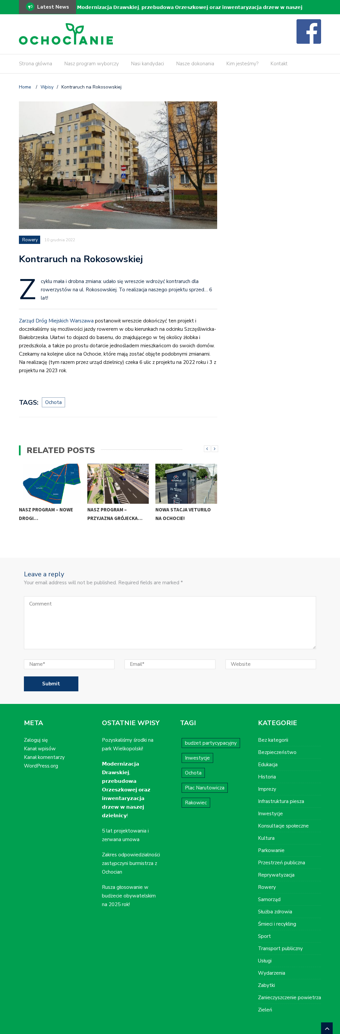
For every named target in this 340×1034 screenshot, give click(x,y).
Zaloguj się (36, 740)
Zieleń (265, 1009)
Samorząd (269, 899)
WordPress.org (41, 766)
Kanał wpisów (40, 748)
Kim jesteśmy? (242, 63)
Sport (264, 936)
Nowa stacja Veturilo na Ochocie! (183, 513)
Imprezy (267, 789)
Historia (267, 777)
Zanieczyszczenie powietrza (289, 997)
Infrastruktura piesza (281, 801)
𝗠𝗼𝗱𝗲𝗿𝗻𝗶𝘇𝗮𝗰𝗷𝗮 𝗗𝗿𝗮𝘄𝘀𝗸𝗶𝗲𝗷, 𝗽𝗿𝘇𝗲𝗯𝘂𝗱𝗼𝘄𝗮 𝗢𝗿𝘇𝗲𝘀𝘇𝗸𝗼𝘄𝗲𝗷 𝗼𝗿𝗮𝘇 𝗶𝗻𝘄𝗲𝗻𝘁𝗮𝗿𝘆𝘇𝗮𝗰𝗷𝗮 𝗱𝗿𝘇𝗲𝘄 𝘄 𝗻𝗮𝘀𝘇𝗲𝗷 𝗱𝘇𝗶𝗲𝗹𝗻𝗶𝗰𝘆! (189, 11)
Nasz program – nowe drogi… (46, 513)
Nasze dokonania (195, 63)
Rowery (30, 240)
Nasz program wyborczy (91, 63)
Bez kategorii (273, 740)
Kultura (266, 838)
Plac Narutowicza (204, 787)
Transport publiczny (280, 948)
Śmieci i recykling (277, 924)
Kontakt (279, 63)
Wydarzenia (271, 973)
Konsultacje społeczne (283, 826)
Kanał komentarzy (44, 757)
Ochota (53, 402)
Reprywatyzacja (276, 875)
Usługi (265, 960)
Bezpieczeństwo (277, 752)
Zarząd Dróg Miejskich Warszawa (56, 320)
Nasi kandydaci (147, 63)
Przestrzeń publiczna (281, 862)
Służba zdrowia (275, 911)
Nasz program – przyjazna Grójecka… (114, 513)
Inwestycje (197, 758)
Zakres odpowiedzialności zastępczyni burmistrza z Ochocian (131, 863)
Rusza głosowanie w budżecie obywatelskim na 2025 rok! (129, 896)
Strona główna (35, 63)
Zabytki (266, 985)
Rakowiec (196, 802)
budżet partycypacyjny (211, 743)
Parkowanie (271, 850)
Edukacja (268, 764)
